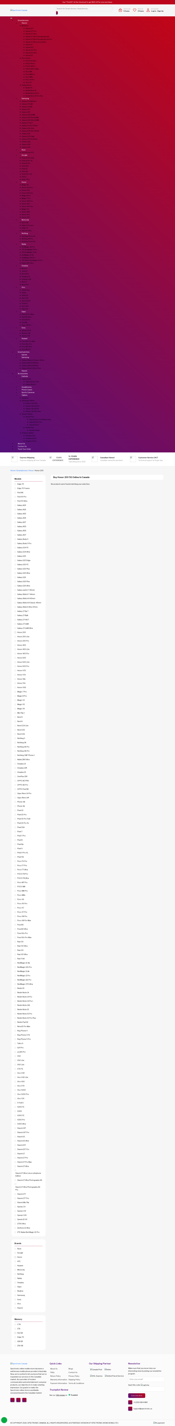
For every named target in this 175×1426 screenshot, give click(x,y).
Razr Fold (25, 223)
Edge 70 (25, 228)
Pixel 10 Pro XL (27, 161)
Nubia (24, 244)
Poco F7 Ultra (22, 870)
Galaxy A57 (26, 109)
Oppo (24, 312)
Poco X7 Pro (30, 80)
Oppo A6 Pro (26, 325)
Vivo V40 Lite (22, 1077)
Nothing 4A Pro (27, 239)
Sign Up (160, 11)
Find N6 (24, 322)
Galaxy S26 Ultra (23, 586)
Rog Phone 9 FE (23, 1035)
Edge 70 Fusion (27, 225)
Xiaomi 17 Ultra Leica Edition (36, 42)
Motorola (25, 220)
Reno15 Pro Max (28, 314)
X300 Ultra (26, 290)
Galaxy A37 (26, 112)
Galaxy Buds (26, 379)
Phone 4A (21, 802)
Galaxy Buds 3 (31, 384)
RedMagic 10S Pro (28, 258)
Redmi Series (26, 85)
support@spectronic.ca (142, 1409)
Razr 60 (20, 950)
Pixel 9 (19, 848)
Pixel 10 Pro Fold (28, 158)
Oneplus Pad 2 (31, 438)
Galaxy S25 (26, 134)
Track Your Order (24, 449)
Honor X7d (26, 214)
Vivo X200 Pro (23, 1094)
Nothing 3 (21, 738)
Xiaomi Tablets (27, 414)
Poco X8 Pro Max (24, 920)
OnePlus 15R (22, 776)
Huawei (24, 338)
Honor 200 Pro (23, 641)
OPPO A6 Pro (22, 785)
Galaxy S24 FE (22, 548)
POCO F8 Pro (30, 63)
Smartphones (23, 20)
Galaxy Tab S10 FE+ (33, 406)
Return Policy (55, 1376)
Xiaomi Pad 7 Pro (35, 422)
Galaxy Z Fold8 (27, 104)
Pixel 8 (19, 840)
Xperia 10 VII (26, 330)
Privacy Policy (73, 1376)
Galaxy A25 (21, 505)
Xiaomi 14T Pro (23, 1132)
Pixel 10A (25, 166)
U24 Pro (20, 1048)
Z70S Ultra (21, 1224)
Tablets (25, 395)
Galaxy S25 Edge (28, 136)
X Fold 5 (25, 303)
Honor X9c (21, 683)
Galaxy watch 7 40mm (26, 590)
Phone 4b (21, 806)
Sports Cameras (28, 392)
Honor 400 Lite (27, 206)
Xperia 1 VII (26, 336)
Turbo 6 (25, 271)
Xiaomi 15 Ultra (31, 53)
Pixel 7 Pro (26, 179)
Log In (153, 11)
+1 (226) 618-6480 (140, 1402)
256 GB (20, 1346)
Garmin (24, 355)
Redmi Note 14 (23, 992)
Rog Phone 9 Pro (24, 1039)
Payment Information (58, 1383)
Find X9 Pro (26, 320)
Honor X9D (26, 212)
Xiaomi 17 (29, 45)
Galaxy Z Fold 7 (27, 123)
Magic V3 (21, 700)
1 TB (19, 1324)
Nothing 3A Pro (23, 747)
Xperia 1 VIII (26, 333)
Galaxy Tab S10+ (32, 403)
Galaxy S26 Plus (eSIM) (30, 117)
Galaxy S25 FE (22, 564)
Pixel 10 (25, 169)
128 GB (20, 1341)
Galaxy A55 (21, 526)
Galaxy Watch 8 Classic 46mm (33, 360)
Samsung (25, 98)
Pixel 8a (20, 844)
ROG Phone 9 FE (28, 152)
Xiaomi (24, 23)
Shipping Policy (74, 1380)
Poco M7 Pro (22, 882)
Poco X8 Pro (22, 916)
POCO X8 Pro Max (32, 69)
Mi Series (25, 26)
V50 (19, 1056)
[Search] (57, 13)
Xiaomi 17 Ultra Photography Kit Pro (39, 39)
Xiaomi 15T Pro (31, 50)
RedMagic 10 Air (28, 255)
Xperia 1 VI (21, 1207)
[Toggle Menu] (11, 18)
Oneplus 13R (22, 768)
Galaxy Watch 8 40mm (30, 363)
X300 (24, 293)
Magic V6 (25, 185)
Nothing (25, 233)
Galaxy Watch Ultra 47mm (31, 368)
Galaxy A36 (26, 144)
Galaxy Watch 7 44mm (26, 594)
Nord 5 (24, 282)
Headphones (27, 387)
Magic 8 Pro (26, 196)
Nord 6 (24, 268)
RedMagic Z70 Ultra (25, 984)
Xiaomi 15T (30, 47)
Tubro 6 (20, 1043)
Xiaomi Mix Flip (23, 1202)
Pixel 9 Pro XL (27, 174)
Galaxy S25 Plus (23, 569)
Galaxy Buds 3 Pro (32, 382)
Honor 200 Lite (23, 637)
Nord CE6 (25, 274)
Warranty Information (58, 1380)
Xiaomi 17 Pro (22, 1158)
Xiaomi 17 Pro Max (24, 1162)
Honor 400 (26, 204)
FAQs (52, 1372)
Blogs (70, 1369)
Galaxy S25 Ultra (28, 128)
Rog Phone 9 (22, 1031)
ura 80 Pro (21, 1052)
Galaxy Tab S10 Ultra (33, 411)
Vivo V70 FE (26, 301)
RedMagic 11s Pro (28, 247)
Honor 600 (26, 190)
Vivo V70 (25, 298)
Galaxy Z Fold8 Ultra (29, 101)
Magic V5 (25, 209)
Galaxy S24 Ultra (23, 552)
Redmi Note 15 (31, 90)
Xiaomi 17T (30, 28)
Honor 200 (21, 632)
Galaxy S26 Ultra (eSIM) (30, 120)
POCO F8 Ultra (31, 61)
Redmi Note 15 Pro (32, 93)
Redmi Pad (30, 427)
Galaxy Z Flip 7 (22, 611)
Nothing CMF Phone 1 (26, 755)
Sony (23, 328)
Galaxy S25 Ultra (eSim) (30, 131)
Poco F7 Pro (22, 865)
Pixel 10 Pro (26, 163)
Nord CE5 (25, 285)
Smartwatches (24, 352)
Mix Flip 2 (21, 713)
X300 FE (25, 295)
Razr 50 (20, 942)
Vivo (23, 287)
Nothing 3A (21, 743)
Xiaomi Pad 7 (34, 425)
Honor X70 (26, 217)
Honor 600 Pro (27, 187)
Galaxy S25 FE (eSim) (29, 139)
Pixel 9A (25, 171)
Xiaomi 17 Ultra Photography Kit (37, 36)
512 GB (20, 1333)
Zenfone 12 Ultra (23, 1228)
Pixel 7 (24, 177)
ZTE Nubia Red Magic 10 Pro (32, 260)
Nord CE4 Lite (22, 726)
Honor (24, 182)
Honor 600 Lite (27, 193)
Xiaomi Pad (30, 417)
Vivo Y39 (20, 1098)
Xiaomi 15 (29, 55)
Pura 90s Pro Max (28, 341)
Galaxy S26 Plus (23, 581)
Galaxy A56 (26, 142)
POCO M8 (21, 887)
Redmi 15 (29, 88)
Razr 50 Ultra (22, 946)
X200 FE (20, 1107)
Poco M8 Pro (30, 74)
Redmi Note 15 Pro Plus (34, 96)
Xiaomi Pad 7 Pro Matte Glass (40, 419)
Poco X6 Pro (22, 903)
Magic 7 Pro (26, 198)
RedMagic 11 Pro (23, 976)
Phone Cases (27, 390)
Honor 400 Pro (27, 201)
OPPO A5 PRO (23, 781)
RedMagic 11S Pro (24, 980)
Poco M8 (29, 72)
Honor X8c (21, 679)
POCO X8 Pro (31, 66)
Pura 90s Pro (27, 344)
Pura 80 (20, 925)
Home (12, 470)
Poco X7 (29, 82)
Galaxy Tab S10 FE (32, 409)
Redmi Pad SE (34, 430)
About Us (21, 444)
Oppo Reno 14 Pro (24, 793)
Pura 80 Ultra (27, 347)
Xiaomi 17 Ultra (31, 34)
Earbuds (25, 376)
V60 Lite (25, 309)
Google (24, 155)
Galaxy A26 (26, 147)
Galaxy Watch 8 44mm (30, 365)
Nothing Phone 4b (28, 236)
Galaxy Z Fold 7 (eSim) (30, 125)
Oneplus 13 (21, 764)
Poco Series (26, 58)
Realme (20, 1291)
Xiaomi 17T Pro (31, 31)
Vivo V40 (21, 1073)
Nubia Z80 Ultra (27, 263)
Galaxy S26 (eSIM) (28, 115)
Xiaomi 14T (21, 1128)
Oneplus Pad (30, 436)
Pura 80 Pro (26, 349)
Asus (24, 150)
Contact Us (22, 446)
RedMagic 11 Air (23, 971)
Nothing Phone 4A (28, 241)
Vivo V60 (25, 306)
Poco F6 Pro (22, 861)
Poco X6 (20, 899)
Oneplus (25, 266)
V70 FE (20, 1069)
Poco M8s (29, 77)
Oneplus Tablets (28, 433)
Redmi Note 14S (23, 1005)
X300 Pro (21, 1120)
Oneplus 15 (26, 276)
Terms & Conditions (76, 1383)
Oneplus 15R (26, 279)
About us (54, 1369)
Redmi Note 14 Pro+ (25, 1001)
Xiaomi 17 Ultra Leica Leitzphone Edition (28, 1174)
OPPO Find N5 (23, 789)
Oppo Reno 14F (23, 798)
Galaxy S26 (21, 577)
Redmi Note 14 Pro (24, 997)
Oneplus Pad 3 (31, 441)
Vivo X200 (21, 1090)
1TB (18, 1329)
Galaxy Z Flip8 (27, 107)
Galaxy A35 (21, 514)
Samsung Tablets (28, 400)
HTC (19, 1261)
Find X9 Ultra (26, 317)
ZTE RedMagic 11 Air (29, 252)
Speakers (25, 398)
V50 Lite (20, 1060)
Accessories (23, 374)
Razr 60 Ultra (27, 231)
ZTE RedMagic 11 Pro (29, 249)
